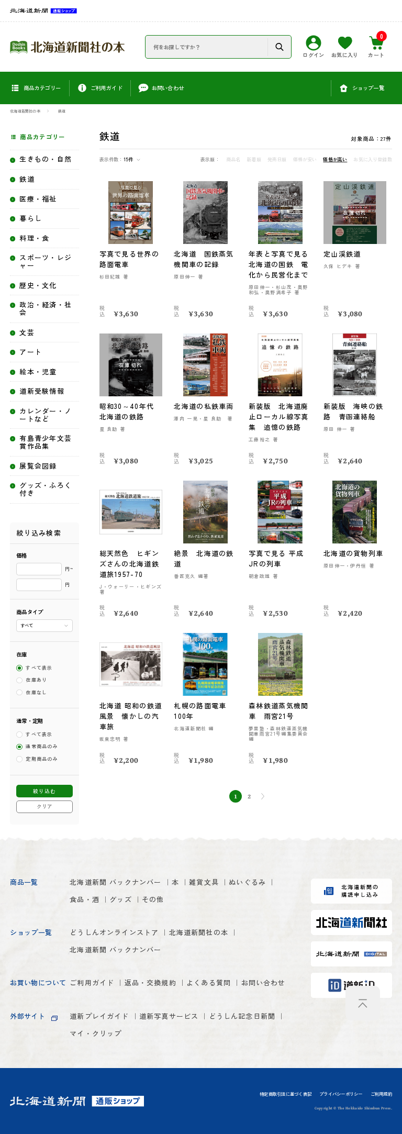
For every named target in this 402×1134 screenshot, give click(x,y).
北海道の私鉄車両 (203, 406)
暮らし (30, 219)
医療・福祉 (38, 199)
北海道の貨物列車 (353, 553)
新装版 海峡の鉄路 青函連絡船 (353, 411)
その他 (153, 899)
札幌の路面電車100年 (200, 711)
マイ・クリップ (95, 1033)
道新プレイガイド (99, 1016)
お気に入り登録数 (372, 159)
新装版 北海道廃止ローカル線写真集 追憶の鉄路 (278, 416)
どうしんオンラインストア (114, 932)
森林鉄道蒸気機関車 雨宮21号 (278, 711)
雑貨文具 (204, 882)
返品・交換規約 (150, 982)
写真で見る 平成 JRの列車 (276, 558)
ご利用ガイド (92, 982)
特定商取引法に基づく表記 (285, 1094)
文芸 (27, 333)
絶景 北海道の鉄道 (203, 558)
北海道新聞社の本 (25, 111)
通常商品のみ (42, 747)
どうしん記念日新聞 (242, 1016)
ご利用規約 (381, 1094)
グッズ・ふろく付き (45, 489)
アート (30, 352)
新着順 (254, 159)
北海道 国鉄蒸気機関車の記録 (203, 259)
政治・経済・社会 (45, 309)
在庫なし (36, 692)
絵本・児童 (38, 372)
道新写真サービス (168, 1016)
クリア (44, 806)
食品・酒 (84, 899)
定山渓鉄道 (342, 254)
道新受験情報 (41, 391)
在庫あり (36, 680)
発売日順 (277, 159)
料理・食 (34, 238)
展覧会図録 (38, 466)
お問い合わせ (263, 982)
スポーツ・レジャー (45, 262)
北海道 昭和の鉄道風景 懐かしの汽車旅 (130, 716)
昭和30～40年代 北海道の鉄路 (130, 411)
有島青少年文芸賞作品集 (45, 442)
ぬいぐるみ (247, 882)
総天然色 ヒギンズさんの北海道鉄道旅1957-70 (129, 563)
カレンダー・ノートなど (45, 415)
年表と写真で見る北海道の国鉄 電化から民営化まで (278, 264)
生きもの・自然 (45, 159)
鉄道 (61, 111)
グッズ (120, 899)
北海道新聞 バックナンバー (115, 882)
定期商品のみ (42, 759)
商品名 (233, 159)
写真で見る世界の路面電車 (129, 259)
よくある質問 (208, 982)
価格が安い (305, 159)
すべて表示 (39, 668)
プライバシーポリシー (340, 1094)
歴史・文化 (38, 286)
